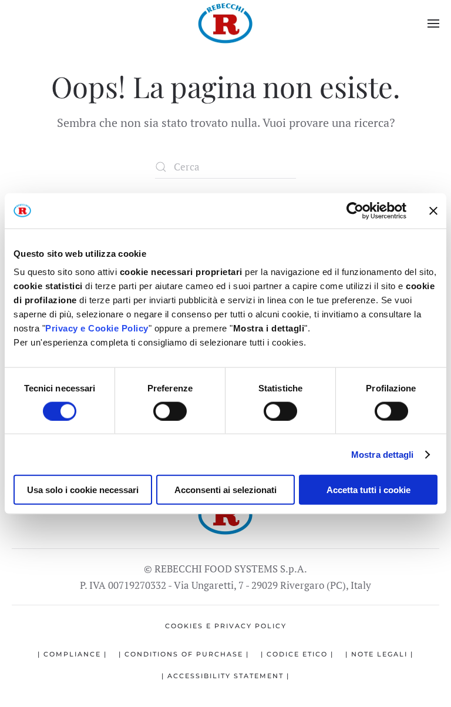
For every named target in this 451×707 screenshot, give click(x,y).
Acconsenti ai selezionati (225, 490)
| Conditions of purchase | (184, 654)
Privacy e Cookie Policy (97, 328)
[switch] (170, 410)
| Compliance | (72, 654)
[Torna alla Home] (225, 23)
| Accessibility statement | (225, 676)
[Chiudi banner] (433, 210)
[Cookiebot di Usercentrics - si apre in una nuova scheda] (355, 210)
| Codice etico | (297, 654)
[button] (433, 23)
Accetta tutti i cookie (368, 490)
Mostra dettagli (382, 454)
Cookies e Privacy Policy (226, 626)
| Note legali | (379, 654)
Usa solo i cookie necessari (83, 490)
